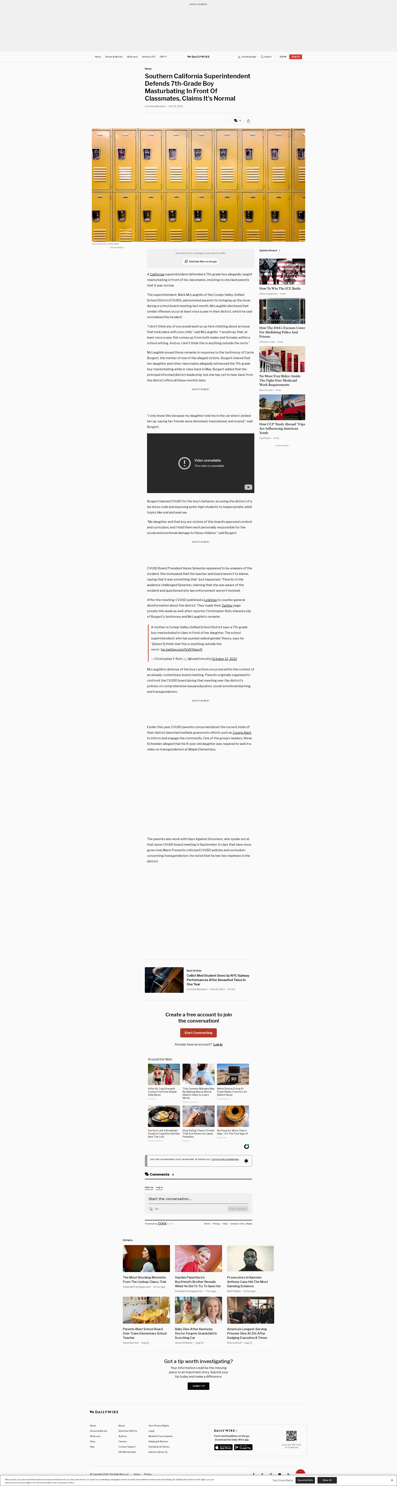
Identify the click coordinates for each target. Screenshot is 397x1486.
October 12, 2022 (224, 659)
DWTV (163, 56)
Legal (151, 1431)
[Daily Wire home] (198, 56)
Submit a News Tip (157, 1452)
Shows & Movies (114, 56)
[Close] (392, 1480)
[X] (262, 1474)
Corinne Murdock (155, 106)
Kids (92, 1446)
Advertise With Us (127, 1431)
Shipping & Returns (158, 1441)
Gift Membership (127, 1452)
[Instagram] (271, 1474)
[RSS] (288, 1474)
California (157, 274)
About (121, 1425)
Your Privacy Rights (158, 1425)
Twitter (227, 605)
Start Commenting (198, 1033)
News (98, 56)
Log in (218, 1044)
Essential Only (305, 1480)
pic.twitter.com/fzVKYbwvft (181, 649)
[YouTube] (280, 1474)
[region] (198, 1480)
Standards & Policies (159, 1446)
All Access (132, 56)
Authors (122, 1436)
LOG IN (283, 57)
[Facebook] (253, 1474)
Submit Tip (199, 1386)
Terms (136, 1474)
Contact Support (127, 1446)
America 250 (148, 56)
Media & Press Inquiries (160, 1436)
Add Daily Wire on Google (203, 261)
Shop (92, 1441)
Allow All (327, 1480)
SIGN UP (296, 57)
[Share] (248, 121)
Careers (122, 1441)
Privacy (148, 1474)
